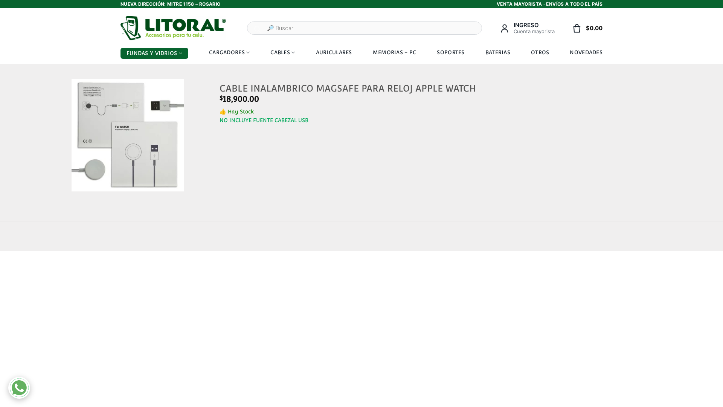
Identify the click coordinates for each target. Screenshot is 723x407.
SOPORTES (450, 52)
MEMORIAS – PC (394, 52)
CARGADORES (227, 52)
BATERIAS (497, 52)
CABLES (280, 52)
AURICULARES (334, 52)
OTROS (540, 52)
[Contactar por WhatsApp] (19, 388)
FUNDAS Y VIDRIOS (152, 53)
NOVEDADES (586, 52)
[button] (80, 183)
